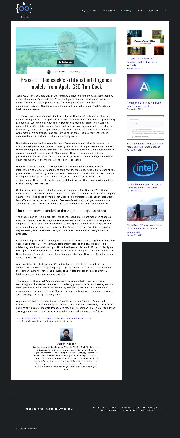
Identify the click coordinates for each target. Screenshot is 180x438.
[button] (164, 11)
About (140, 11)
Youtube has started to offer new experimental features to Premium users (55, 318)
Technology (126, 11)
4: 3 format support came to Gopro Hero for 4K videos (45, 321)
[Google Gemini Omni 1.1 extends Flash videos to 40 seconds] (145, 53)
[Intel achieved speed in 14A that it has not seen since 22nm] (145, 179)
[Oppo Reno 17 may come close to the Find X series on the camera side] (145, 219)
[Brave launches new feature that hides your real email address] (145, 138)
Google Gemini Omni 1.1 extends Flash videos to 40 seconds (142, 62)
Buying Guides (89, 11)
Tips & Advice (108, 11)
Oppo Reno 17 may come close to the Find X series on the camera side (144, 228)
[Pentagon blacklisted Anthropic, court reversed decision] (145, 97)
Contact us (153, 11)
